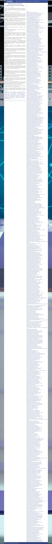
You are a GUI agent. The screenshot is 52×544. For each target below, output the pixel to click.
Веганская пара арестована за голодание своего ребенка (34, 204)
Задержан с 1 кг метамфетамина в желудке (32, 136)
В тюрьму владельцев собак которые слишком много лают (34, 258)
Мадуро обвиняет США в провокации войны (32, 162)
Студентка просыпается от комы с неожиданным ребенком (34, 516)
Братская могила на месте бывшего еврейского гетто (34, 483)
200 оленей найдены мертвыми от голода (32, 316)
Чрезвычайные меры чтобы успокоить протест (33, 288)
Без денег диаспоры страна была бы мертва (32, 34)
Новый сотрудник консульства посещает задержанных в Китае (35, 505)
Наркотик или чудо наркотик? (30, 135)
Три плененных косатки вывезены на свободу (33, 160)
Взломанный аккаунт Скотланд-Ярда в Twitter (32, 338)
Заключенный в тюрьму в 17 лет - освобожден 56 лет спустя (34, 428)
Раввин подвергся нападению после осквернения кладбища (34, 61)
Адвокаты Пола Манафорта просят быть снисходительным (34, 96)
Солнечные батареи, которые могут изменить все (33, 498)
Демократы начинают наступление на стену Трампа (33, 473)
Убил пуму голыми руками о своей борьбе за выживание (34, 97)
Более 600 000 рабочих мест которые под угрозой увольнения (35, 28)
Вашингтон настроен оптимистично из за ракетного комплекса (35, 418)
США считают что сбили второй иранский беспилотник (34, 167)
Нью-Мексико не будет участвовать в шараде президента (34, 15)
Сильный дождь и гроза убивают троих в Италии (33, 53)
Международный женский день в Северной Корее (33, 382)
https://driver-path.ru (17, 95)
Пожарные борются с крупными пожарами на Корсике (34, 444)
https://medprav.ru (7, 97)
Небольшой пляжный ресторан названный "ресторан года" (34, 488)
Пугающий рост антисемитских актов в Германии (33, 165)
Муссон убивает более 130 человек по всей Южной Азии (34, 101)
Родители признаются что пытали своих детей (33, 192)
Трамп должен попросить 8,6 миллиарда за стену (33, 154)
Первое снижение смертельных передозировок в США (34, 203)
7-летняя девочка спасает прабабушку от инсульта (33, 296)
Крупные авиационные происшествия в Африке (33, 414)
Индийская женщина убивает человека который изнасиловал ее (35, 138)
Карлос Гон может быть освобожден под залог (33, 363)
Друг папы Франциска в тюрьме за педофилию (33, 380)
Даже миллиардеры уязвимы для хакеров (32, 486)
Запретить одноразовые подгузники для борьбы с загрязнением (35, 318)
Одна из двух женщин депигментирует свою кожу (33, 365)
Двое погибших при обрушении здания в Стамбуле (33, 472)
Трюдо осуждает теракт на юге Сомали (32, 523)
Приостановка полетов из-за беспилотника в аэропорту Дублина (35, 129)
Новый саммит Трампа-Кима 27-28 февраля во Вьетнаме (34, 245)
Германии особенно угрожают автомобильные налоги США (34, 248)
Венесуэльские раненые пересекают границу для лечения (34, 171)
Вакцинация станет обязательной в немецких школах (34, 155)
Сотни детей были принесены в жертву (32, 449)
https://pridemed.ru (7, 92)
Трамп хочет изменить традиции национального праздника (34, 494)
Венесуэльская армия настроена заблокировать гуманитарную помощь (36, 370)
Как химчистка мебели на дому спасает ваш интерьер (12, 100)
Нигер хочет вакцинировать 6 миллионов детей (33, 139)
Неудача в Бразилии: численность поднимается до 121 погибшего (35, 215)
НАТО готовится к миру (30, 461)
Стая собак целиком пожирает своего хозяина (33, 210)
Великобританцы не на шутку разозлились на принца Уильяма (35, 515)
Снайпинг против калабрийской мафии (32, 214)
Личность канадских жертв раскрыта (31, 311)
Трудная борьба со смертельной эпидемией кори (33, 195)
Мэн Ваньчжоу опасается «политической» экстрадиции (34, 322)
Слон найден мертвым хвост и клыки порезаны (33, 82)
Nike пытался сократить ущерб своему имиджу (33, 492)
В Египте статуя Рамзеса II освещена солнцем (33, 387)
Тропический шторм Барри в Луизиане (32, 520)
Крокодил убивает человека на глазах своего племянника (34, 307)
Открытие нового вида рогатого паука (31, 456)
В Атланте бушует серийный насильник (32, 406)
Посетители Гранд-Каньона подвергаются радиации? (34, 466)
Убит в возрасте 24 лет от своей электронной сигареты (34, 519)
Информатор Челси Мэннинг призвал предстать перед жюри (34, 279)
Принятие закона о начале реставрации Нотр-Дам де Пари (34, 112)
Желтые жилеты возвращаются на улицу (32, 455)
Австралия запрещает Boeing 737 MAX (32, 178)
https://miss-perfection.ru (13, 92)
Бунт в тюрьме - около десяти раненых (32, 224)
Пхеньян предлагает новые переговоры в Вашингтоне (34, 133)
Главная (17, 1)
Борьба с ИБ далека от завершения (31, 386)
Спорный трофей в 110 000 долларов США (32, 77)
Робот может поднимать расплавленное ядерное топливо (34, 529)
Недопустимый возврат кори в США (31, 360)
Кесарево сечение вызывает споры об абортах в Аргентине (34, 395)
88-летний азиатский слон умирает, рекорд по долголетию (34, 451)
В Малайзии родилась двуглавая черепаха (32, 59)
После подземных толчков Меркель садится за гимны (34, 144)
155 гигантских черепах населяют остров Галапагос (33, 301)
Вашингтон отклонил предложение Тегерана (32, 12)
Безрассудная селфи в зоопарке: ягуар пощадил (33, 286)
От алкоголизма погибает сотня (31, 487)
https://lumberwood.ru (22, 93)
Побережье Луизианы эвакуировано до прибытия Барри (34, 225)
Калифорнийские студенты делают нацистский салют (33, 221)
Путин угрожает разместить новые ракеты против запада (34, 211)
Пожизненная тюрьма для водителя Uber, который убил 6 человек (35, 13)
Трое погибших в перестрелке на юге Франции (33, 514)
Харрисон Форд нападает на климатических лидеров (33, 199)
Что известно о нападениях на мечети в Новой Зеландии (34, 377)
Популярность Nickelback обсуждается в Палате (33, 232)
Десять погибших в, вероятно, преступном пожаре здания (34, 123)
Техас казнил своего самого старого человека (33, 69)
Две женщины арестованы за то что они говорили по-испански (35, 354)
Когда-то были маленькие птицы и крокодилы (32, 152)
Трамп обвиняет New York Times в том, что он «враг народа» (34, 423)
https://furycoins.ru (19, 92)
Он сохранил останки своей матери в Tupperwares (33, 300)
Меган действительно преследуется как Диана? (33, 398)
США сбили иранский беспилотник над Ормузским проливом (35, 336)
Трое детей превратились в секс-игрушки (32, 141)
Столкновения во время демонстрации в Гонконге (33, 37)
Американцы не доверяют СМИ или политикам (33, 407)
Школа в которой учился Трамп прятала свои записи (33, 280)
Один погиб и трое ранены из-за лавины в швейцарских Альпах (35, 497)
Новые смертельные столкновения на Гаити (32, 193)
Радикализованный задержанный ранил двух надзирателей (34, 470)
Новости (38, 1)
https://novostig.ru (12, 95)
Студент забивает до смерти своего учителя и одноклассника (35, 103)
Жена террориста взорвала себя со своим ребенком (33, 108)
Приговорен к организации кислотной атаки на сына (33, 393)
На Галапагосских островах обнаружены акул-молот (33, 140)
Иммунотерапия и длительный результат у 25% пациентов (34, 347)
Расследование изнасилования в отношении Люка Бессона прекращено (36, 229)
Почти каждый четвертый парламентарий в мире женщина (34, 66)
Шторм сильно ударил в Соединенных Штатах (33, 391)
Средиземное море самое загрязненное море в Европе (34, 39)
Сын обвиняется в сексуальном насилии (32, 91)
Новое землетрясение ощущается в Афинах (32, 434)
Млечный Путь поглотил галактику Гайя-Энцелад (33, 88)
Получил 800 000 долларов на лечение (32, 375)
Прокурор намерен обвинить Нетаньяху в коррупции (33, 257)
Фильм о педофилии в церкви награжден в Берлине (33, 125)
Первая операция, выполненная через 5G (32, 390)
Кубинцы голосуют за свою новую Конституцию (33, 209)
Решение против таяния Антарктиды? (32, 227)
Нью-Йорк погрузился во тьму (30, 526)
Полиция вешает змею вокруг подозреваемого (33, 532)
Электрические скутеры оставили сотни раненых (33, 102)
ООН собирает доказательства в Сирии (32, 114)
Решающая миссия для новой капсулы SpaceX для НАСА (34, 60)
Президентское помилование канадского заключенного (34, 47)
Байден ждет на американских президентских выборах (34, 392)
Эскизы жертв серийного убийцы (31, 369)
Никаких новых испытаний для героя (31, 184)
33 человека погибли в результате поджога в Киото (33, 457)
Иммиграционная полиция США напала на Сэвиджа (33, 491)
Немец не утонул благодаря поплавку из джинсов (33, 364)
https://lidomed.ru (7, 94)
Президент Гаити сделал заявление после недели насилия (34, 264)
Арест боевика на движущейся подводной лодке (33, 262)
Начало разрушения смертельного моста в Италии (33, 17)
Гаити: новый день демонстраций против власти (33, 430)
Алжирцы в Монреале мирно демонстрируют (32, 72)
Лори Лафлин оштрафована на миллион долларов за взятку (34, 295)
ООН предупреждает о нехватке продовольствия (33, 450)
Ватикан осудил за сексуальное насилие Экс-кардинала (34, 254)
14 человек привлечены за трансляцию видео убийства (34, 454)
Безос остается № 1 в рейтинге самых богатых (33, 220)
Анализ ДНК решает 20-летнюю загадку (32, 344)
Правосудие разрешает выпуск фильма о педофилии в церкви (35, 439)
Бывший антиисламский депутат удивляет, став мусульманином (35, 48)
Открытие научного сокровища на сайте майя (33, 323)
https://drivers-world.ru (15, 93)
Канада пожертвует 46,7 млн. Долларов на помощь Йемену (34, 205)
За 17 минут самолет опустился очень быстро (33, 16)
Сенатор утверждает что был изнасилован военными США (34, 170)
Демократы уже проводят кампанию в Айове (32, 289)
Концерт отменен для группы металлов (32, 157)
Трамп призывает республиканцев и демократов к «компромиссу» (35, 22)
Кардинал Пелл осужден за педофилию (32, 272)
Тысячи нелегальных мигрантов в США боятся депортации (34, 58)
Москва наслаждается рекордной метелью (32, 56)
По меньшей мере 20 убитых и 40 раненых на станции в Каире (35, 331)
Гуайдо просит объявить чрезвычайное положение (33, 535)
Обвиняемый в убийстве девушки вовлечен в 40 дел (33, 247)
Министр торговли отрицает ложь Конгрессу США (33, 252)
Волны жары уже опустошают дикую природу (32, 106)
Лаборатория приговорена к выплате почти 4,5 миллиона (34, 45)
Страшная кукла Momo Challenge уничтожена (33, 333)
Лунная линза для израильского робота (32, 18)
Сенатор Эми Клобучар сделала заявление (32, 29)
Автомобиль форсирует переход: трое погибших (33, 124)
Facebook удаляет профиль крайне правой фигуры (33, 352)
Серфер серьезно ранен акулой (31, 424)
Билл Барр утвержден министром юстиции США (33, 267)
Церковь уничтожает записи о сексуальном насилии (33, 445)
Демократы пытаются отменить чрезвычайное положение (34, 50)
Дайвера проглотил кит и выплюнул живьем (32, 503)
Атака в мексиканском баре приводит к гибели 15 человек (34, 32)
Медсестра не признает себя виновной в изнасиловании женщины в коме (36, 27)
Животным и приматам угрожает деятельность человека (34, 213)
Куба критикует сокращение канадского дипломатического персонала (36, 194)
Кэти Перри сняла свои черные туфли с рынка (33, 187)
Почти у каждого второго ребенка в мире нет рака (33, 236)
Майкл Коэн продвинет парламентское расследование (34, 40)
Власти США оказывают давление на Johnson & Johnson (34, 277)
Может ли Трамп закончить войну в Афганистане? (33, 237)
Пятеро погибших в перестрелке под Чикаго (32, 24)
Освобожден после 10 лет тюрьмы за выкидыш (33, 481)
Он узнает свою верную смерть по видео (32, 435)
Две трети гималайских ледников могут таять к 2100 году (34, 508)
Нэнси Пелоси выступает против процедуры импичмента (34, 119)
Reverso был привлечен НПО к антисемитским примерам (34, 173)
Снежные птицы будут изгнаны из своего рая (32, 182)
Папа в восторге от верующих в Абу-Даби (32, 396)
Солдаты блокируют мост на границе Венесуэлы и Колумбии (34, 269)
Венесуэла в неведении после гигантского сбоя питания (34, 440)
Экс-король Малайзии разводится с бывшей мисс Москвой (34, 294)
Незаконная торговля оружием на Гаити (32, 459)
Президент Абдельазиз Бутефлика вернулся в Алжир (34, 253)
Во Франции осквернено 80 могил (31, 312)
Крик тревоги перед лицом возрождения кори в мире (33, 471)
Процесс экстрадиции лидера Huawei (31, 507)
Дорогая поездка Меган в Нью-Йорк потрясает (33, 134)
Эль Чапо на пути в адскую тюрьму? (31, 216)
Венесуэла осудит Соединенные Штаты (32, 273)
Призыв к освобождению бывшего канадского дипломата (34, 93)
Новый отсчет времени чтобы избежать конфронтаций (34, 261)
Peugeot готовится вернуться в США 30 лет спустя (33, 374)
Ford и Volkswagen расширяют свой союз (32, 90)
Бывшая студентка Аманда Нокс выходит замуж (33, 422)
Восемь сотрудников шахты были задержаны (32, 334)
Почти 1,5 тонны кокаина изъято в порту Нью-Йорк (33, 524)
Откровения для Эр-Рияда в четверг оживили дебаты (34, 75)
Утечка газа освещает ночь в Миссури (31, 302)
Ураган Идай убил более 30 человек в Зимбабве (33, 274)
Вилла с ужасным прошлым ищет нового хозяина (33, 208)
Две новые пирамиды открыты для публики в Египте (33, 306)
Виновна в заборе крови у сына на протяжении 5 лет (33, 441)
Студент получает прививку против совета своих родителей (34, 513)
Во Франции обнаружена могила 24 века (32, 536)
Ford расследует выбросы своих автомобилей (33, 26)
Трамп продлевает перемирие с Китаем (32, 489)
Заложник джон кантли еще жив (31, 251)
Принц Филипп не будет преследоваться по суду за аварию (34, 42)
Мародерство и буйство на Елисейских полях (32, 284)
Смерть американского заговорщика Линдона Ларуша (34, 477)
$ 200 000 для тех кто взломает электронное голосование (34, 107)
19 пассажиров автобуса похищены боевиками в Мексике (34, 476)
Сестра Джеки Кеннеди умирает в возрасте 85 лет (33, 151)
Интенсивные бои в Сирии (30, 510)
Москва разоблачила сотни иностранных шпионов (33, 358)
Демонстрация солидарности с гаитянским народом (33, 74)
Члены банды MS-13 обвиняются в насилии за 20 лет (34, 502)
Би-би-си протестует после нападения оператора (33, 427)
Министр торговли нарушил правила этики (32, 219)
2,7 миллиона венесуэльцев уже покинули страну (33, 21)
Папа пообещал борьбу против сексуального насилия (34, 263)
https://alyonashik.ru (18, 97)
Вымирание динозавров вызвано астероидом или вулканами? (35, 156)
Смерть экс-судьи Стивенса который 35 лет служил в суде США (35, 146)
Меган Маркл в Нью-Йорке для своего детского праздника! (34, 71)
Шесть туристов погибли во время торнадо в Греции (33, 478)
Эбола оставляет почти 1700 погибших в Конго (33, 521)
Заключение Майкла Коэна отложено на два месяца (33, 475)
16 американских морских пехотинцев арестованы (33, 482)
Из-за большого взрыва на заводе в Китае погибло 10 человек (35, 342)
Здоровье (25, 1)
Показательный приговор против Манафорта (32, 44)
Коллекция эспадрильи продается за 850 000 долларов (34, 343)
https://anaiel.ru (10, 93)
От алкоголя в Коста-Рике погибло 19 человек (32, 33)
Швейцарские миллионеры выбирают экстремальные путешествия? (36, 235)
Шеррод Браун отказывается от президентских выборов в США (35, 541)
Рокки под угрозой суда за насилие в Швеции (32, 231)
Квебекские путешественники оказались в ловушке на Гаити (34, 403)
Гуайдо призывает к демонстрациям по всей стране (33, 400)
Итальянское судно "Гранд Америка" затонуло (33, 317)
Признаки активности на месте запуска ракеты (33, 23)
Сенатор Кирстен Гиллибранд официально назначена (34, 122)
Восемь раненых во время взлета (31, 384)
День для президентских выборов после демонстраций (34, 177)
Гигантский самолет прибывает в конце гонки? (33, 285)
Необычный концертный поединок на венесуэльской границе (35, 54)
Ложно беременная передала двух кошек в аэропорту (34, 243)
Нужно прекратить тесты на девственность (32, 70)
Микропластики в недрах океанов (31, 350)
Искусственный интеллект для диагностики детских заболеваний (35, 118)
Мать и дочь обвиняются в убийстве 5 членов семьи (33, 283)
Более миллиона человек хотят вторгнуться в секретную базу (35, 181)
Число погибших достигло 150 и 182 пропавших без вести (34, 500)
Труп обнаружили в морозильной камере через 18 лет (34, 98)
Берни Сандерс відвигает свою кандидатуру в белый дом (34, 172)
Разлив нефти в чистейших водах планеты (32, 366)
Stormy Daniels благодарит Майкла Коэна (32, 85)
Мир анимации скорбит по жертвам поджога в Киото (33, 326)
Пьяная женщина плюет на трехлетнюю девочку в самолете (34, 161)
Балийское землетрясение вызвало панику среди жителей (34, 109)
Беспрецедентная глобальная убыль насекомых (33, 256)
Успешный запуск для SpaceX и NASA (32, 417)
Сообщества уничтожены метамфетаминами (32, 371)
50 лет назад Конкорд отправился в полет (32, 147)
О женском (21, 1)
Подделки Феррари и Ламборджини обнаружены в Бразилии (34, 87)
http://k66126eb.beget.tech (8, 98)
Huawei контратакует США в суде (31, 509)
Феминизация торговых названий (31, 275)
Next (28, 11)
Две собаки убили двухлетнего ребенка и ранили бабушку (34, 504)
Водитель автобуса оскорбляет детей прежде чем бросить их (34, 120)
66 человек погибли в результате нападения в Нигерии (34, 368)
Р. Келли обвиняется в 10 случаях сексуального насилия (34, 76)
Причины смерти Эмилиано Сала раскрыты (32, 408)
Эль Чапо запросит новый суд (30, 278)
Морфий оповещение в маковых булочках (32, 379)
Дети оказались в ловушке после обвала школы (33, 240)
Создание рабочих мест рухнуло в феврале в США (33, 183)
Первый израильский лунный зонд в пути (32, 64)
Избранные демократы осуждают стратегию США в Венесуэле (35, 149)
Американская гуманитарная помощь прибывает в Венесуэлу (35, 397)
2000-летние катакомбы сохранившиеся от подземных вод (34, 499)
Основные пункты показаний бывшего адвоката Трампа (34, 259)
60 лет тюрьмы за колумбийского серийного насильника (34, 80)
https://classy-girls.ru (13, 94)
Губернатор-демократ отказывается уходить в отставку (34, 339)
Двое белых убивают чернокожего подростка (32, 518)
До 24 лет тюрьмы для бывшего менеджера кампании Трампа (35, 321)
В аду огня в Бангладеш (30, 409)
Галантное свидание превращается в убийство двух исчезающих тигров (36, 353)
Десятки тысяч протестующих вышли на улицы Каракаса (34, 460)
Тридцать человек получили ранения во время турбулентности (35, 189)
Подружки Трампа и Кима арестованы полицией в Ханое (34, 537)
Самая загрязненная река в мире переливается (33, 493)
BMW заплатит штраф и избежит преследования (33, 166)
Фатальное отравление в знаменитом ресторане (33, 530)
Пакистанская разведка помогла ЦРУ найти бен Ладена (34, 168)
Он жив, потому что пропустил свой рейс (32, 425)
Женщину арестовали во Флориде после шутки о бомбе (34, 200)
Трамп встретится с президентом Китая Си (32, 433)
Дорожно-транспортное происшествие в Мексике (33, 446)
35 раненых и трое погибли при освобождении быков (34, 381)
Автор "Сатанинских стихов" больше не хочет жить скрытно (34, 268)
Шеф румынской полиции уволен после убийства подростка (34, 299)
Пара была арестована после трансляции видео (33, 411)
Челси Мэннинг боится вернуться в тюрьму (32, 65)
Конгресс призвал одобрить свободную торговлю (33, 443)
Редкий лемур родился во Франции (31, 401)
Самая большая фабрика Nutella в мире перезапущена (34, 43)
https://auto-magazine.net (21, 94)
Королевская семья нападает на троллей (32, 534)
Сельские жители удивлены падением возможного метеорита (35, 337)
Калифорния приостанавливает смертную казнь (33, 531)
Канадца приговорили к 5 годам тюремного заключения (34, 290)
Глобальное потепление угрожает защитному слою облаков (34, 270)
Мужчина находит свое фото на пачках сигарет (33, 246)
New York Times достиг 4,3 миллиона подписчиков (33, 291)
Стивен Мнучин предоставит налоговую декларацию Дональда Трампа (36, 305)
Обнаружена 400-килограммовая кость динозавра (33, 376)
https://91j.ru (23, 97)
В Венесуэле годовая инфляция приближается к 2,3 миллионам (35, 117)
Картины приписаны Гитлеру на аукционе (32, 128)
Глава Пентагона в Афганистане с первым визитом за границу (35, 412)
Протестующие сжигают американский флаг (32, 145)
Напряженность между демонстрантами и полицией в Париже (35, 113)
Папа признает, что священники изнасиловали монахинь (34, 462)
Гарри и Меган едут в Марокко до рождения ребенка (33, 188)
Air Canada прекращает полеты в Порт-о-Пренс (33, 86)
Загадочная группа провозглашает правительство (33, 355)
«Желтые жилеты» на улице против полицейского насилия (34, 55)
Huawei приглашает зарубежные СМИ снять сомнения (34, 104)
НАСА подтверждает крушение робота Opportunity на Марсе (34, 179)
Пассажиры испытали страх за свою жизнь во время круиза (34, 197)
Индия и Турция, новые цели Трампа (31, 150)
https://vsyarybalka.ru (7, 95)
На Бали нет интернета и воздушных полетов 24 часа (34, 332)
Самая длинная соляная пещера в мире (32, 198)
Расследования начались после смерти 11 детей (33, 467)
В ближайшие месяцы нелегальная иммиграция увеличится (34, 49)
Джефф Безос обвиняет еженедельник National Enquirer (34, 540)
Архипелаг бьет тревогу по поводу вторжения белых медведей (35, 385)
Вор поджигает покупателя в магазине (32, 230)
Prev (27, 11)
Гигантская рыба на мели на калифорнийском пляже (33, 81)
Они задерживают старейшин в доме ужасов (32, 31)
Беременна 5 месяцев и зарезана (31, 310)
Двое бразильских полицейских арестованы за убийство (34, 429)
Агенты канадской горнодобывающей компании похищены (34, 130)
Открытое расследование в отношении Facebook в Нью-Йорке (35, 525)
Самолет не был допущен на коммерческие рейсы (33, 92)
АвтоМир (34, 1)
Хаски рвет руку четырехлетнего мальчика (32, 465)
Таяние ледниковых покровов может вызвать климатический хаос (35, 438)
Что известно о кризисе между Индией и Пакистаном (33, 226)
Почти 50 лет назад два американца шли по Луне (33, 359)
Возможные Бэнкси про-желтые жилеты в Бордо (33, 402)
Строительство (29, 1)
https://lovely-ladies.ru (12, 97)
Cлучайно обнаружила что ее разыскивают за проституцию (34, 38)
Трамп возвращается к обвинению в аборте (32, 176)
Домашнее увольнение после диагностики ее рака (33, 413)
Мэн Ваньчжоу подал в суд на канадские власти (33, 315)
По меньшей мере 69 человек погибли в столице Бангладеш (34, 163)
